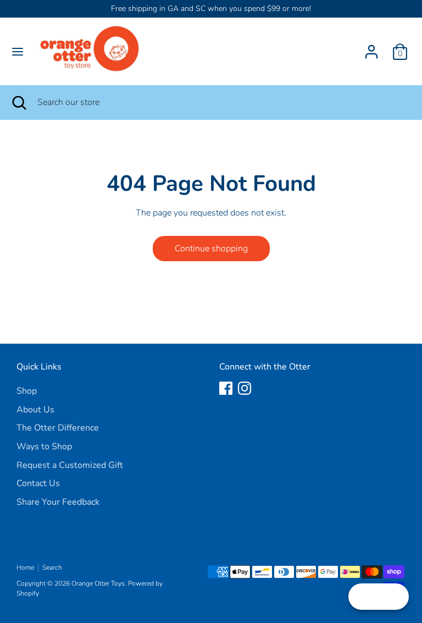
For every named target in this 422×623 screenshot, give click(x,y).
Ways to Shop (44, 446)
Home (25, 567)
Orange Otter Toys (98, 583)
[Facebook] (225, 388)
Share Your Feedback (57, 502)
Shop (26, 391)
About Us (35, 410)
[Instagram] (244, 388)
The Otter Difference (57, 428)
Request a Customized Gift (69, 465)
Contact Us (38, 483)
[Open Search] (18, 102)
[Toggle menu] (18, 52)
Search (52, 567)
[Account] (371, 47)
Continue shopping (211, 248)
